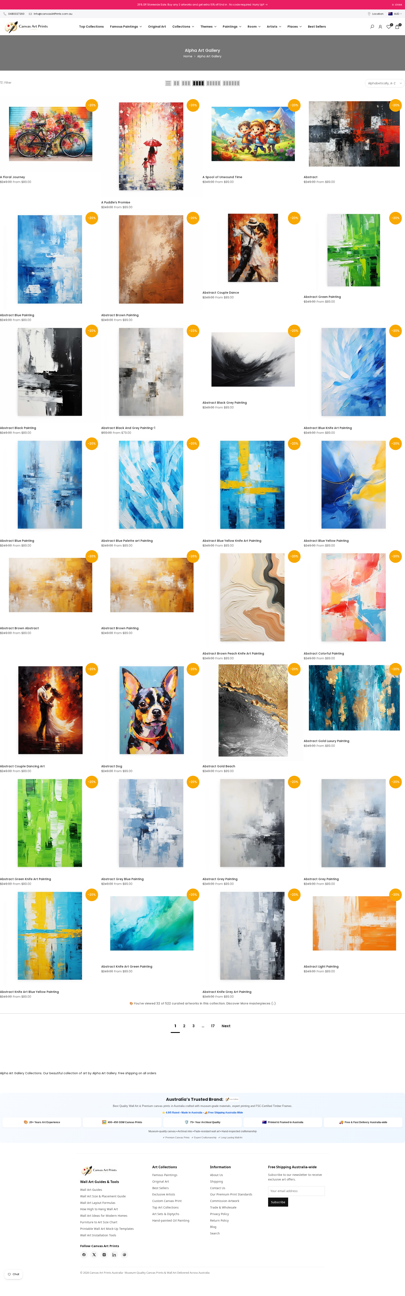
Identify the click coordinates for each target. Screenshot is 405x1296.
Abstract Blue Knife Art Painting (328, 428)
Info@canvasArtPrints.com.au (53, 14)
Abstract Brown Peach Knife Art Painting (233, 653)
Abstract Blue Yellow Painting (326, 541)
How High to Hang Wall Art (99, 1209)
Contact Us (217, 1188)
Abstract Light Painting (321, 966)
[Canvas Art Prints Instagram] (104, 1254)
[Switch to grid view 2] (176, 83)
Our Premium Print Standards (231, 1194)
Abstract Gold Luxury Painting (326, 741)
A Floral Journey (12, 177)
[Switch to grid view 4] (198, 83)
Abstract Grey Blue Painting (122, 879)
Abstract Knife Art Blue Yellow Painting (29, 992)
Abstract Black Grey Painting (224, 403)
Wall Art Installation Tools (98, 1235)
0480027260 (16, 14)
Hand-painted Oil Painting (170, 1220)
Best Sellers (160, 1188)
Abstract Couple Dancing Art (22, 766)
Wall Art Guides (91, 1190)
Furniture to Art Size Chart (98, 1222)
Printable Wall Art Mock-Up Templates (107, 1229)
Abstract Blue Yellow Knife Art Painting (231, 541)
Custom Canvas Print (167, 1201)
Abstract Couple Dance (220, 292)
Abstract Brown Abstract (19, 628)
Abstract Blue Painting (17, 315)
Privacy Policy (219, 1214)
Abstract (310, 177)
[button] (2, 100)
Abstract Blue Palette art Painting (127, 541)
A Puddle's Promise (115, 202)
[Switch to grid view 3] (186, 83)
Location (377, 14)
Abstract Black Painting (18, 428)
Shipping (216, 1181)
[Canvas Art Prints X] (94, 1254)
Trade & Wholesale (223, 1207)
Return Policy (219, 1220)
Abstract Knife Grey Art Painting (226, 992)
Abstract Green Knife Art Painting (25, 879)
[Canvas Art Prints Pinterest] (124, 1254)
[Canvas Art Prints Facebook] (84, 1254)
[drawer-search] (372, 26)
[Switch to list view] (168, 83)
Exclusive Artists (163, 1194)
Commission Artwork (224, 1201)
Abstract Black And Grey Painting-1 (128, 428)
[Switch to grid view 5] (213, 83)
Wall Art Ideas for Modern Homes (103, 1216)
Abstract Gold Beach (218, 766)
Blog (213, 1227)
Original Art (160, 1181)
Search (215, 1233)
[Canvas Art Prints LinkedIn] (114, 1254)
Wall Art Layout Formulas (97, 1203)
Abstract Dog (111, 766)
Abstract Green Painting (322, 297)
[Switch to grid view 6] (231, 83)
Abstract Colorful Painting (324, 653)
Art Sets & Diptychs (165, 1214)
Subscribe (278, 1202)
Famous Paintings (164, 1175)
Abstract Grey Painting (220, 879)
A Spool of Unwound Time (222, 177)
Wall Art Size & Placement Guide (103, 1196)
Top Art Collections (165, 1207)
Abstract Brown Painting (120, 315)
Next (226, 1025)
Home (188, 56)
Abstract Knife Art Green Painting (126, 966)
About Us (216, 1175)
